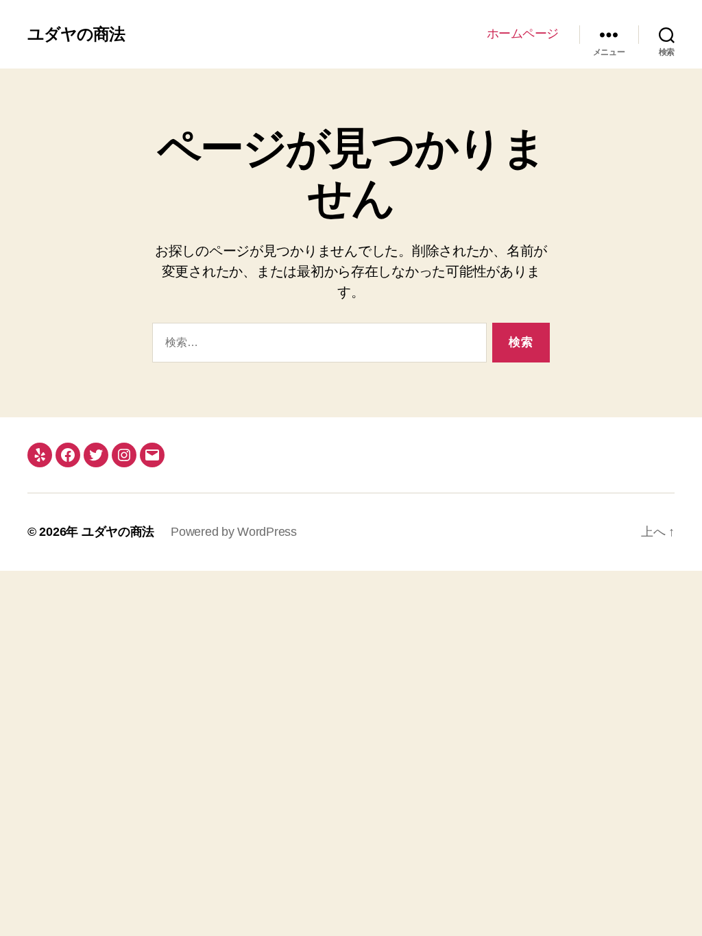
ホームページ (523, 33)
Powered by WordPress (234, 532)
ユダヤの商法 (76, 34)
